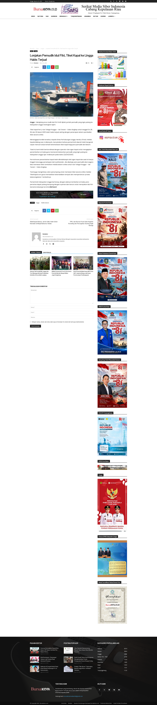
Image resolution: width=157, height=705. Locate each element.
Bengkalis (63, 16)
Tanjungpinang (76, 16)
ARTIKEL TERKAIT (36, 252)
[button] (111, 1)
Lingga (42, 48)
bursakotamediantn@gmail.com (73, 696)
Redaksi (36, 63)
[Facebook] (113, 1)
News (33, 16)
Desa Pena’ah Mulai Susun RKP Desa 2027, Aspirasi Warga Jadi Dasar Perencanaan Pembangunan (83, 273)
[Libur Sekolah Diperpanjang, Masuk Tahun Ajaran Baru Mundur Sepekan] (68, 650)
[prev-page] (31, 279)
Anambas (87, 16)
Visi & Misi (63, 703)
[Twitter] (116, 1)
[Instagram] (47, 244)
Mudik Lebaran (45, 202)
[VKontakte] (122, 1)
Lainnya (111, 16)
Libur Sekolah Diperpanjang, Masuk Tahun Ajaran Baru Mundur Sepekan (83, 650)
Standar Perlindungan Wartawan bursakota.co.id (86, 703)
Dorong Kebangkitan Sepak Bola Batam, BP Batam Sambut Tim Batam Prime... (50, 650)
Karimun (54, 16)
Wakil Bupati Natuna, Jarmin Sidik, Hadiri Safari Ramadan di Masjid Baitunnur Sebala (44, 222)
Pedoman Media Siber (106, 703)
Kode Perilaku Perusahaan (120, 703)
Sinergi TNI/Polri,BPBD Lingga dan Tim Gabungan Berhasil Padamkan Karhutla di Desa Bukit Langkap (39, 273)
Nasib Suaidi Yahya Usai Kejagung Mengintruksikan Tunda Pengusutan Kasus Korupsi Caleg (83, 659)
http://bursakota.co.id (48, 236)
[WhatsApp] (57, 67)
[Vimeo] (119, 1)
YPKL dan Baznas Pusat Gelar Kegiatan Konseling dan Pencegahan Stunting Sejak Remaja (80, 223)
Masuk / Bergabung (49, 1)
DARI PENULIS (47, 252)
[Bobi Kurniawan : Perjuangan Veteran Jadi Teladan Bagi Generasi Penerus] (34, 659)
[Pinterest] (53, 67)
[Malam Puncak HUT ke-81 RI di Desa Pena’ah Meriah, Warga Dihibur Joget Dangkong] (62, 263)
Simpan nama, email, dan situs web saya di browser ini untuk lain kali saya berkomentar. (58, 322)
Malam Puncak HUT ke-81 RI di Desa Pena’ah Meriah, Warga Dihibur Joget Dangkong (61, 273)
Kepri (37, 48)
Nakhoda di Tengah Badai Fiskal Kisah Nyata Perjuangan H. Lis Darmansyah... (49, 668)
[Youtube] (125, 1)
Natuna (40, 16)
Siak (47, 16)
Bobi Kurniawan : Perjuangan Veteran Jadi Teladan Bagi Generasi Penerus (48, 659)
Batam (95, 16)
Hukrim (103, 16)
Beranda (32, 48)
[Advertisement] (78, 32)
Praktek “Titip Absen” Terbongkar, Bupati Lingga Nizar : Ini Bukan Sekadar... (83, 668)
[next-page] (34, 279)
